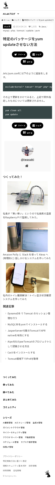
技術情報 (33, 465)
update (29, 30)
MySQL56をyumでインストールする (27, 324)
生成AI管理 (37, 422)
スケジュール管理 (10, 442)
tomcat (20, 30)
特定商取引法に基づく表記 (15, 461)
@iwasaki (27, 159)
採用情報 (7, 470)
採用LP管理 (8, 446)
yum (37, 30)
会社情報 (17, 470)
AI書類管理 (7, 422)
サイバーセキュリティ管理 (14, 432)
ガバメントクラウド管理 (13, 427)
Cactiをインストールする (21, 352)
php (13, 30)
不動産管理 (30, 437)
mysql (6, 30)
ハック (7, 26)
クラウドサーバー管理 (13, 437)
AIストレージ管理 (22, 422)
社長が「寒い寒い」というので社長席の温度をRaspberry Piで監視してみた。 (27, 215)
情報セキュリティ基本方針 (14, 465)
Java (43, 26)
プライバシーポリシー (13, 456)
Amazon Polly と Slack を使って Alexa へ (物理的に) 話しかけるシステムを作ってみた (27, 256)
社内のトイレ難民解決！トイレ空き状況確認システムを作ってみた (27, 297)
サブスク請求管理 (29, 442)
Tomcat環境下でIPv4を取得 (23, 358)
